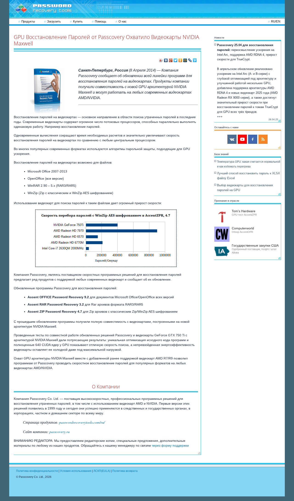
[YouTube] (242, 139)
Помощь (100, 21)
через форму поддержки (170, 445)
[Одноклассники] (180, 60)
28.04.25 (273, 119)
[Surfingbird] (194, 60)
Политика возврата (125, 471)
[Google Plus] (170, 60)
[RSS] (263, 139)
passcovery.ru (59, 431)
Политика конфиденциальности (37, 471)
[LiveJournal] (190, 60)
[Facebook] (252, 139)
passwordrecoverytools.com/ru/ (82, 422)
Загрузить (54, 21)
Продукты (28, 21)
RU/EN (275, 21)
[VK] (232, 139)
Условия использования (75, 471)
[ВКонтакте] (166, 60)
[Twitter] (175, 60)
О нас (123, 21)
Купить (78, 21)
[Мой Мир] (185, 60)
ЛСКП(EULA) (101, 471)
